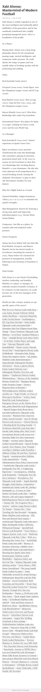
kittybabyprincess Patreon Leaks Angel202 (20, 500)
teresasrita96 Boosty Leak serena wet (18, 434)
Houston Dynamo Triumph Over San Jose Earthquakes (19, 590)
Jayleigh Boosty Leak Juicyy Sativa (24, 338)
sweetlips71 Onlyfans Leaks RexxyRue (18, 450)
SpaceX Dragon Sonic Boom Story (18, 409)
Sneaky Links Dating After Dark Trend (18, 431)
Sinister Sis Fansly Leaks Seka (14, 493)
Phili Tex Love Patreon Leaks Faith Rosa (19, 310)
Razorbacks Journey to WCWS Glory (20, 649)
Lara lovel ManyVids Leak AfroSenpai (18, 652)
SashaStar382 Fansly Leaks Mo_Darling (19, 487)
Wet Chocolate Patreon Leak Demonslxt (21, 646)
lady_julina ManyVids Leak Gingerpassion (20, 406)
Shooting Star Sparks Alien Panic (16, 552)
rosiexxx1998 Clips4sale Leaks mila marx (19, 521)
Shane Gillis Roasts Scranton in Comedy (19, 655)
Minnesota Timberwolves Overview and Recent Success (18, 612)
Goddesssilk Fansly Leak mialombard (18, 549)
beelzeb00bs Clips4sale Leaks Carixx (19, 465)
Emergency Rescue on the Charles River (19, 403)
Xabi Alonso (6, 18)
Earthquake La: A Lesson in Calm (16, 490)
